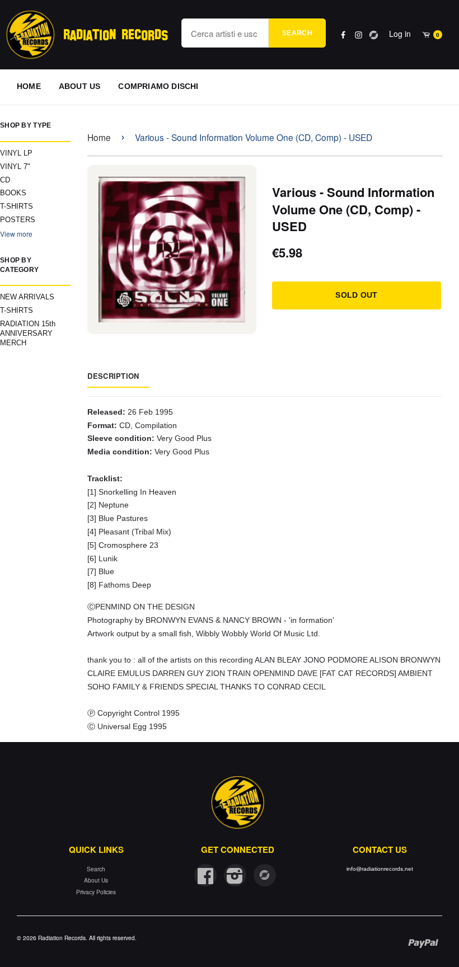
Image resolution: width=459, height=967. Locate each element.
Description (113, 375)
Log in (400, 33)
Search (297, 33)
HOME (29, 86)
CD (5, 180)
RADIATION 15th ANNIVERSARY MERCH (27, 333)
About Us (96, 880)
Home (99, 137)
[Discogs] (373, 35)
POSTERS (17, 219)
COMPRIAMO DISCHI (158, 86)
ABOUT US (80, 86)
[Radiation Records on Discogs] (265, 875)
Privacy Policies (96, 892)
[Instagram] (358, 35)
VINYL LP (16, 153)
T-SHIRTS (16, 206)
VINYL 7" (15, 166)
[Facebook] (343, 35)
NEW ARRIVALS (27, 297)
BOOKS (13, 193)
